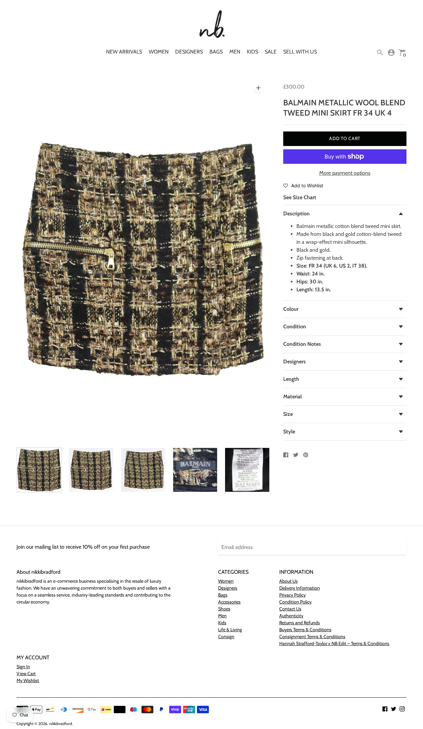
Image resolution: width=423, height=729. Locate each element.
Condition (294, 326)
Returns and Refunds (299, 623)
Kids (252, 52)
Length (291, 379)
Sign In (23, 667)
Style (289, 431)
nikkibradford (60, 723)
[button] (303, 185)
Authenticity (291, 616)
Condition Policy (295, 602)
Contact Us (290, 609)
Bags (216, 52)
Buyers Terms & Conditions (305, 630)
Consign (226, 636)
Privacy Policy (292, 595)
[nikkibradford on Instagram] (402, 708)
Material (292, 396)
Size (288, 414)
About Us (288, 581)
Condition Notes (302, 344)
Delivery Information (299, 588)
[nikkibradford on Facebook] (385, 708)
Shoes (224, 609)
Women (159, 52)
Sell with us (300, 52)
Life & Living (230, 630)
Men (234, 52)
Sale (271, 52)
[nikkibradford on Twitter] (393, 708)
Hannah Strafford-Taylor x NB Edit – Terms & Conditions (334, 643)
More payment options (344, 173)
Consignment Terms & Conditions (312, 636)
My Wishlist (28, 680)
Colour (290, 309)
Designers (189, 52)
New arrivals (124, 52)
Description (296, 213)
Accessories (229, 602)
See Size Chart (299, 197)
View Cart (26, 673)
